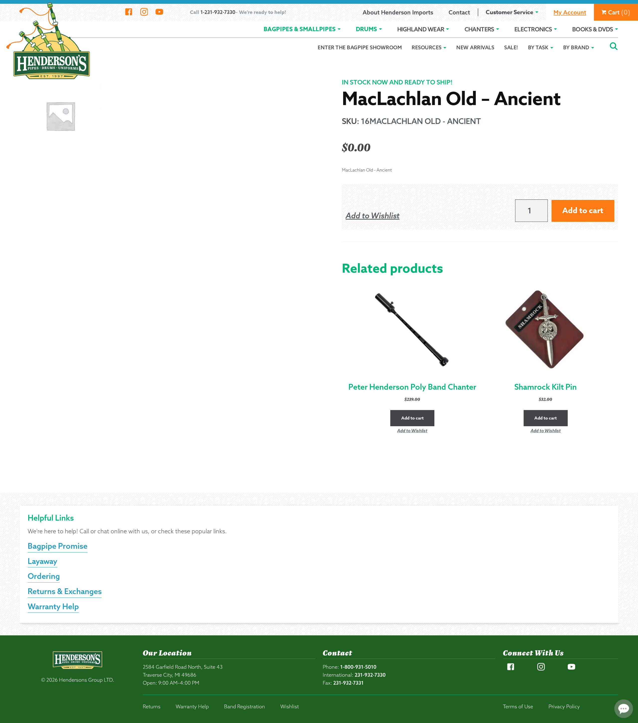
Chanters (479, 29)
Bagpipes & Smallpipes (300, 29)
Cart (619, 12)
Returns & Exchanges (65, 591)
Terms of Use (518, 706)
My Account (570, 12)
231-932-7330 (370, 675)
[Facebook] (128, 12)
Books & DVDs (592, 29)
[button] (372, 215)
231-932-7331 (348, 683)
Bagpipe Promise (57, 546)
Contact (459, 12)
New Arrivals (475, 47)
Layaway (42, 561)
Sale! (511, 47)
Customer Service (509, 12)
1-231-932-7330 (217, 12)
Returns (151, 706)
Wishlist (289, 706)
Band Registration (244, 706)
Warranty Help (53, 606)
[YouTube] (159, 12)
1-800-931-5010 (358, 667)
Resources (427, 47)
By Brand (576, 47)
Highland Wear (420, 29)
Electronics (533, 29)
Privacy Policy (564, 706)
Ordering (44, 576)
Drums (366, 29)
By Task (538, 47)
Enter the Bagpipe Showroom (360, 47)
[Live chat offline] (623, 708)
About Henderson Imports (398, 12)
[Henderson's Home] (77, 670)
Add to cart (582, 210)
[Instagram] (144, 12)
